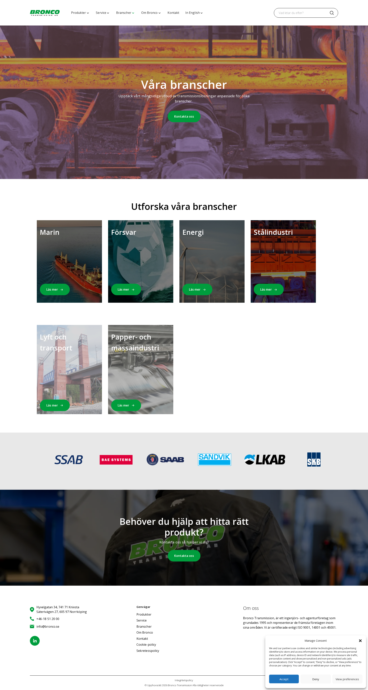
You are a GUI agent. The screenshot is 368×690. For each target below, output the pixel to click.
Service (141, 620)
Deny (315, 679)
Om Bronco (144, 632)
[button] (360, 641)
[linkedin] (35, 641)
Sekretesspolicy (147, 651)
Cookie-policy (146, 644)
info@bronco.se (47, 626)
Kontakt (142, 638)
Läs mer (52, 289)
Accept (283, 679)
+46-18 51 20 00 (47, 619)
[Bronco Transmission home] (45, 13)
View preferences (347, 679)
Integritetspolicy (184, 680)
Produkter (143, 614)
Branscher (144, 626)
